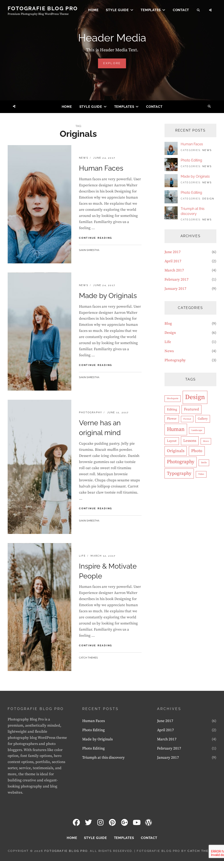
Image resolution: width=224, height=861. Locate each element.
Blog (168, 323)
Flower (172, 419)
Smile (204, 462)
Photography (90, 412)
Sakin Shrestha (89, 250)
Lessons (189, 440)
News (83, 157)
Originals (175, 450)
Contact (181, 10)
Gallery (203, 419)
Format (187, 418)
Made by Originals (108, 296)
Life (82, 555)
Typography (179, 473)
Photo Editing (191, 160)
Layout (172, 441)
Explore (114, 64)
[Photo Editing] (171, 164)
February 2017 (176, 279)
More (206, 441)
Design (208, 198)
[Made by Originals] (171, 180)
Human (176, 429)
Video (201, 474)
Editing (172, 410)
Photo (196, 450)
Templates (151, 10)
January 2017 (175, 288)
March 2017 (174, 270)
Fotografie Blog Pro (43, 8)
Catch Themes (88, 657)
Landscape (196, 430)
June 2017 (172, 252)
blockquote (172, 398)
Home (93, 10)
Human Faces (101, 168)
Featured (191, 409)
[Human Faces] (171, 148)
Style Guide (117, 10)
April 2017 (172, 261)
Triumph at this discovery (103, 757)
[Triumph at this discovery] (171, 212)
